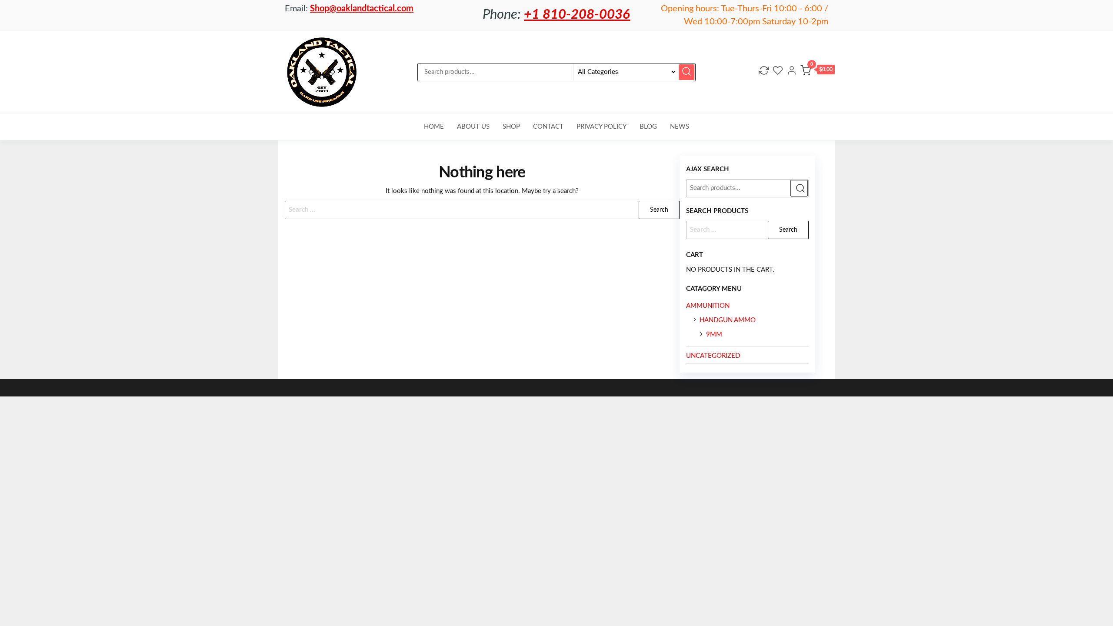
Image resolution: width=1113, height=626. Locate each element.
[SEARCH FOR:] (747, 230)
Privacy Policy (601, 126)
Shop (511, 126)
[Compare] (764, 72)
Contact (548, 126)
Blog (648, 126)
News (679, 126)
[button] (817, 72)
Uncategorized (713, 356)
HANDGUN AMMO (728, 320)
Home (434, 126)
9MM (714, 334)
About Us (473, 126)
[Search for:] (482, 210)
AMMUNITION (708, 306)
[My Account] (791, 72)
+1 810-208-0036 (577, 14)
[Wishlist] (778, 72)
